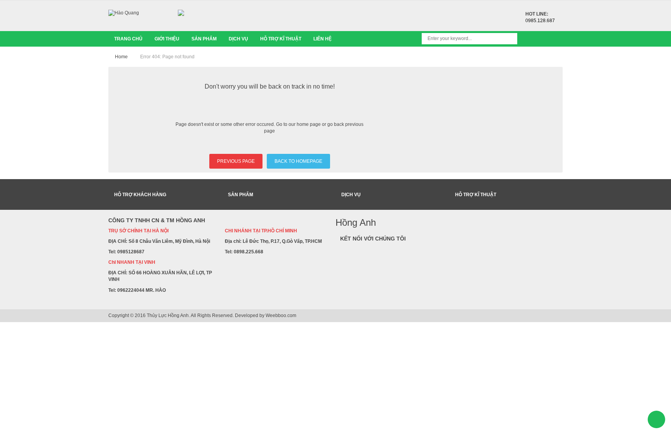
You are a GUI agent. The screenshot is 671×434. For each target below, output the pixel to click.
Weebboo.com (281, 315)
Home (121, 56)
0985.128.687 (540, 20)
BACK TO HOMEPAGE (298, 161)
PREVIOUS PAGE (236, 161)
